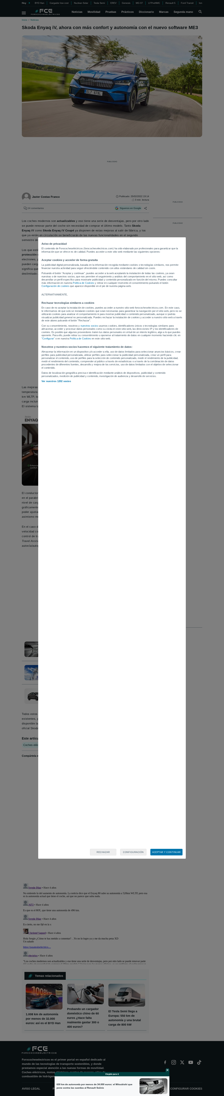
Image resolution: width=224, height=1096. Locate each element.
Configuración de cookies (55, 286)
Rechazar (103, 852)
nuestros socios (89, 325)
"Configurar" (48, 338)
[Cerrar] (167, 1070)
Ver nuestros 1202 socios (56, 381)
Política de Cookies (83, 282)
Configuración (133, 852)
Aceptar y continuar (166, 852)
